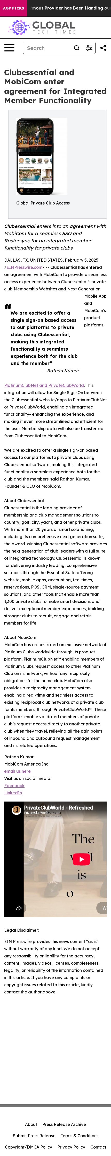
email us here (17, 771)
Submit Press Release (34, 1135)
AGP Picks (13, 8)
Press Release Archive (64, 1124)
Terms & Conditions (79, 1135)
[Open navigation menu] (9, 48)
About (31, 1124)
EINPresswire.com (24, 267)
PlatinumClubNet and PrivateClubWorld (44, 385)
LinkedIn (13, 792)
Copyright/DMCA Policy (28, 1147)
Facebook (14, 785)
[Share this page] (103, 48)
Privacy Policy (71, 1147)
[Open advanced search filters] (89, 48)
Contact (98, 1147)
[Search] (76, 48)
